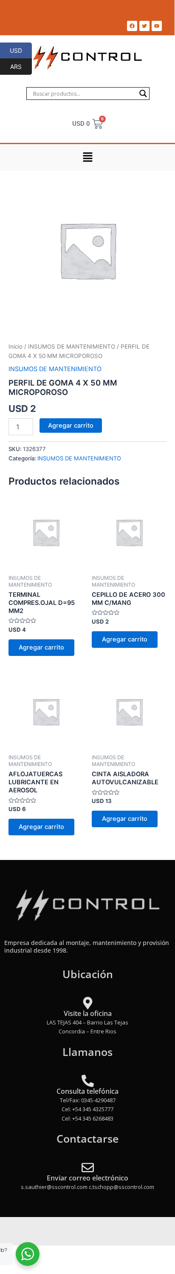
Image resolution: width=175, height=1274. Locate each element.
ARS (21, 66)
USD (21, 50)
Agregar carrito (70, 425)
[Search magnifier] (143, 93)
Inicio (15, 346)
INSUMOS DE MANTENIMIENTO (71, 346)
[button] (87, 157)
